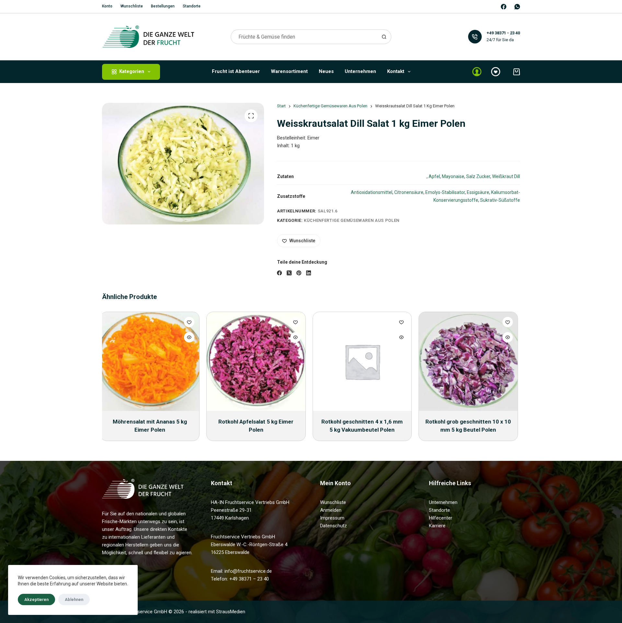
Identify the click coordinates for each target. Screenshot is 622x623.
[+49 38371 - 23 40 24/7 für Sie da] (475, 37)
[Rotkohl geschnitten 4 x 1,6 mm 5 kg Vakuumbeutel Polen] (258, 361)
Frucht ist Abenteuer (236, 71)
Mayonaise (453, 176)
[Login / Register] (476, 71)
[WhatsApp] (517, 6)
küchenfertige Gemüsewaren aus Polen (351, 220)
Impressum (332, 518)
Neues (326, 71)
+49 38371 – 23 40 (249, 579)
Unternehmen (360, 71)
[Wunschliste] (495, 71)
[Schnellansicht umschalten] (191, 337)
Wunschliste (132, 6)
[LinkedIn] (308, 272)
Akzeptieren (36, 599)
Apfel (434, 176)
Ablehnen (74, 599)
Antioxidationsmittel (371, 192)
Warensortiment (289, 71)
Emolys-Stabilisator (445, 192)
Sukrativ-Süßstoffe (500, 200)
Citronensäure (408, 192)
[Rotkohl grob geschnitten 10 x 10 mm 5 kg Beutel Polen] (364, 361)
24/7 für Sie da (500, 39)
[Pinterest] (298, 272)
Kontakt (395, 71)
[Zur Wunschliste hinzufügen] (191, 322)
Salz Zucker (478, 176)
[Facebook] (503, 6)
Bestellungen (163, 6)
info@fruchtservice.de (248, 571)
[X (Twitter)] (289, 272)
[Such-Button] (384, 37)
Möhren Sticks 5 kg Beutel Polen (470, 421)
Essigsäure (478, 192)
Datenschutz (333, 526)
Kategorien (131, 71)
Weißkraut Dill (506, 176)
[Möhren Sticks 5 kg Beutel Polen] (470, 361)
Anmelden (330, 510)
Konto (107, 6)
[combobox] (304, 37)
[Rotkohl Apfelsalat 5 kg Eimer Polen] (151, 361)
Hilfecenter (440, 518)
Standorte (192, 6)
